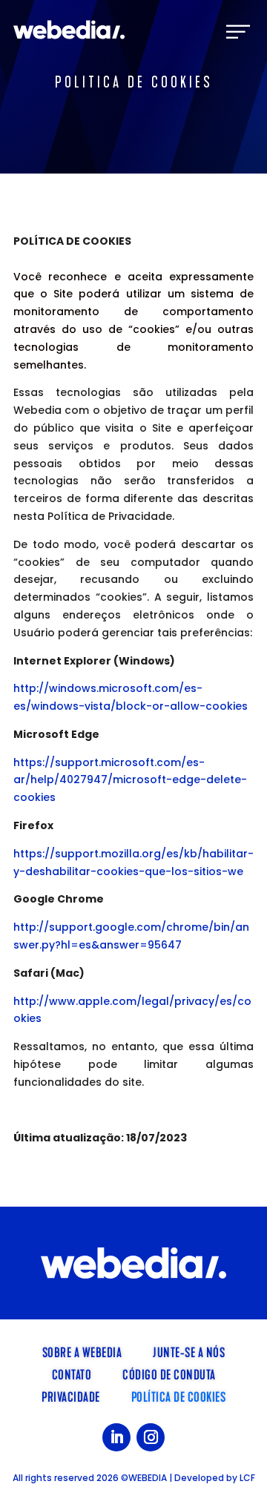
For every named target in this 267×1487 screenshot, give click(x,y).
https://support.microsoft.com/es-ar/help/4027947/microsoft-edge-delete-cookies (130, 780)
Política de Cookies (178, 1395)
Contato (72, 1373)
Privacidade (71, 1395)
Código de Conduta (169, 1373)
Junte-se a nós (189, 1351)
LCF (247, 1477)
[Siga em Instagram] (150, 1437)
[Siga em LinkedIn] (116, 1437)
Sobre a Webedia (82, 1351)
